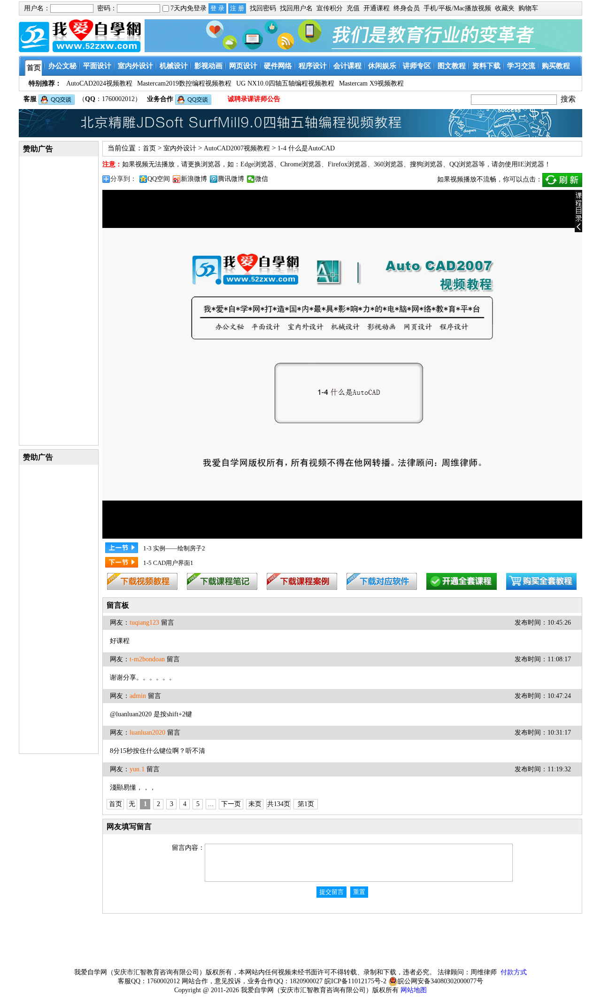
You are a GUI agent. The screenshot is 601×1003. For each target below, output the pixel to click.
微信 (261, 178)
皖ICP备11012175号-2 (355, 981)
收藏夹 (505, 8)
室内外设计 (179, 148)
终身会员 (406, 8)
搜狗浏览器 (426, 164)
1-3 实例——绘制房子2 (174, 548)
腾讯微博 (231, 178)
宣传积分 (329, 8)
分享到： (123, 178)
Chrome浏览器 (300, 164)
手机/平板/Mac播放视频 (457, 8)
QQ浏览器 (463, 164)
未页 (255, 803)
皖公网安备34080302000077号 (440, 981)
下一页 (231, 803)
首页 (149, 148)
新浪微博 (194, 178)
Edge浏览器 (257, 164)
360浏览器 (388, 164)
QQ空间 (158, 178)
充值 (353, 8)
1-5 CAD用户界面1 (168, 562)
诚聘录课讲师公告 (254, 98)
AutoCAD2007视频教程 (237, 148)
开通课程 (376, 8)
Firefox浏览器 (347, 164)
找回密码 (263, 8)
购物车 (528, 8)
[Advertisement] (58, 300)
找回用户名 (296, 8)
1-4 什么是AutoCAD (306, 148)
